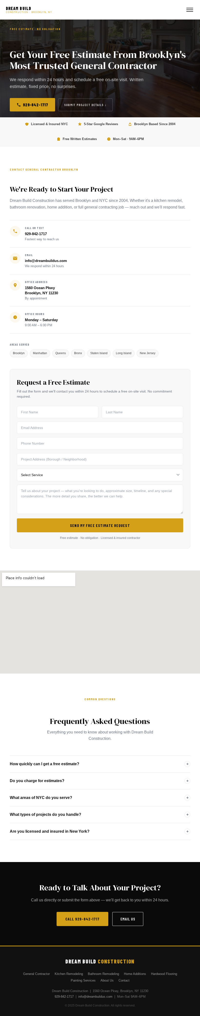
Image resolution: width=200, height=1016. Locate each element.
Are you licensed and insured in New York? (50, 831)
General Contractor (36, 974)
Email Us (127, 919)
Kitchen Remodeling (69, 974)
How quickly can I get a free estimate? (44, 764)
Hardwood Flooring (164, 974)
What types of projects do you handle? (45, 814)
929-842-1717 (35, 104)
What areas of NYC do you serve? (41, 797)
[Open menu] (189, 9)
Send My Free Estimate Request (100, 525)
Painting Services (83, 980)
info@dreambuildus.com (46, 261)
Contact (124, 980)
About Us (107, 980)
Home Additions (135, 974)
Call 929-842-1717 (82, 919)
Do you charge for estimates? (37, 780)
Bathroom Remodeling (103, 974)
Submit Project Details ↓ (85, 105)
